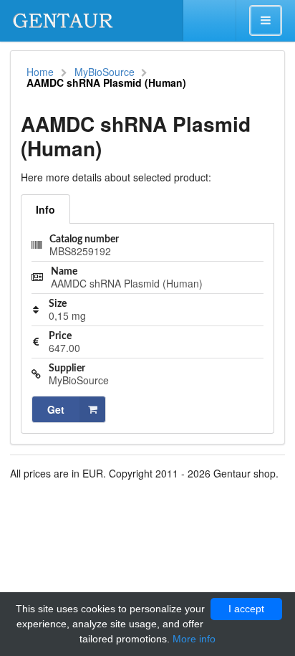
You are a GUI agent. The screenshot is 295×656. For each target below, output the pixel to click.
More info (194, 639)
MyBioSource (104, 72)
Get (55, 409)
